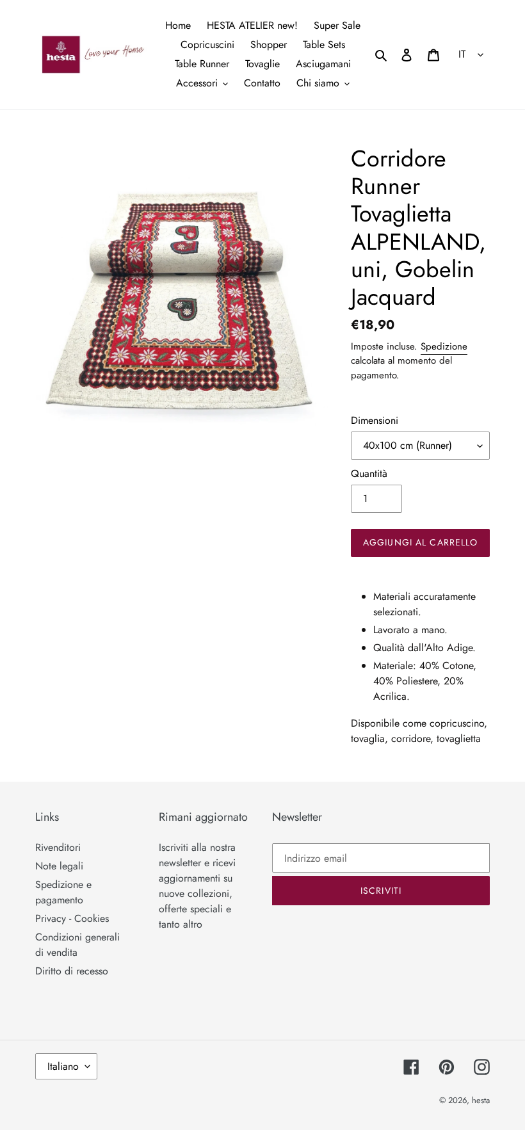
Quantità (369, 473)
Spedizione (444, 346)
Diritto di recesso (71, 971)
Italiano (63, 1066)
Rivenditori (58, 847)
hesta (481, 1100)
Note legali (59, 866)
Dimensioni (374, 420)
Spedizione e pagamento (63, 892)
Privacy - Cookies (72, 918)
